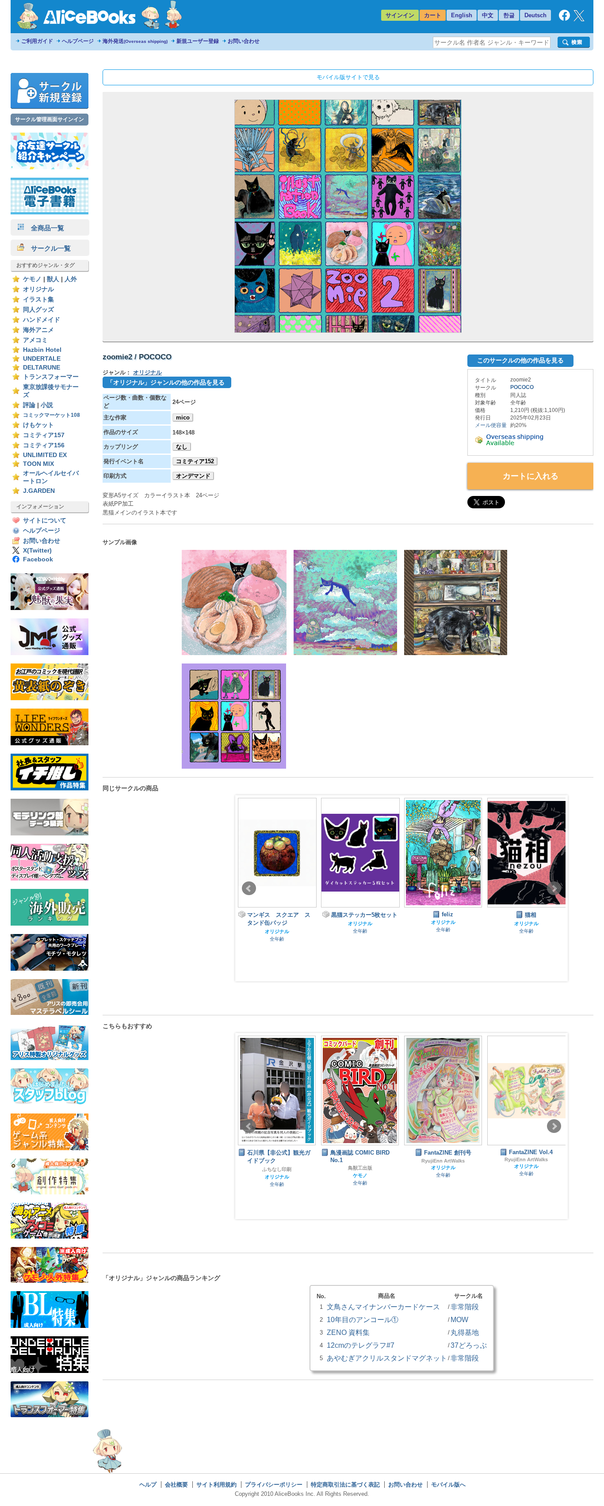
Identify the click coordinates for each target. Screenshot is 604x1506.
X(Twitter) (37, 550)
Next (554, 888)
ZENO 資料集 (348, 1332)
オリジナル (38, 289)
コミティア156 (44, 445)
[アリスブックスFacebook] (564, 18)
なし (181, 446)
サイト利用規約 (216, 1484)
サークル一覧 (47, 248)
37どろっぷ (469, 1345)
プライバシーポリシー (273, 1484)
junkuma (526, 1168)
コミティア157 (44, 435)
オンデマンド (193, 476)
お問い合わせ (244, 41)
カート (432, 15)
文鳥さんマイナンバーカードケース (383, 1307)
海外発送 (135, 41)
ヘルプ (148, 1484)
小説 (47, 405)
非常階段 (465, 1307)
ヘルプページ (78, 41)
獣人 (53, 279)
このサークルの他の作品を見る (520, 360)
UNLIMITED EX (45, 455)
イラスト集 (38, 299)
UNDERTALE (42, 358)
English (461, 15)
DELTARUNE (41, 367)
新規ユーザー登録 (197, 41)
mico (183, 417)
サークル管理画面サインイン (49, 119)
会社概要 (176, 1484)
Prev (249, 888)
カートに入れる (530, 476)
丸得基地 (465, 1332)
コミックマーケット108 (51, 415)
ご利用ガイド (37, 41)
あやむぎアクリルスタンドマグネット (387, 1358)
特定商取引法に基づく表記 (345, 1484)
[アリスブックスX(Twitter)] (579, 19)
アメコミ (35, 340)
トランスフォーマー (51, 377)
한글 (509, 15)
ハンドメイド (41, 319)
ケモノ (32, 279)
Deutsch (535, 15)
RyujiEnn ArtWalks (360, 1160)
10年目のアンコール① (362, 1319)
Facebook (38, 559)
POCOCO (522, 387)
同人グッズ (38, 309)
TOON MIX (38, 464)
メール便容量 (491, 425)
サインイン (400, 15)
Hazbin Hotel (42, 350)
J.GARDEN (39, 491)
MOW (459, 1319)
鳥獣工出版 (277, 1167)
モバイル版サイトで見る (348, 77)
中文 (487, 15)
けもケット (38, 425)
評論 (29, 405)
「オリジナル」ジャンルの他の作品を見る (166, 382)
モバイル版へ (448, 1484)
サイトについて (44, 520)
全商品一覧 (44, 228)
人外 (71, 279)
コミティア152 (195, 461)
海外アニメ (38, 330)
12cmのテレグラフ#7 (360, 1345)
